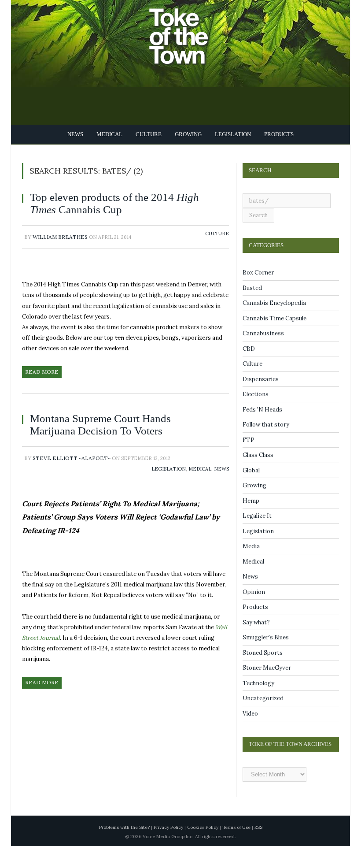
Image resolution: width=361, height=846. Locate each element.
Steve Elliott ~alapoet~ (72, 458)
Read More (42, 371)
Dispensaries (261, 379)
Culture (148, 133)
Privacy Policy (168, 827)
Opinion (254, 592)
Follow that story (266, 424)
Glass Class (258, 455)
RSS (258, 827)
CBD (249, 348)
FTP (248, 440)
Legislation (230, 133)
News (79, 133)
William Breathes (60, 237)
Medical (112, 133)
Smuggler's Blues (266, 637)
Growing (186, 133)
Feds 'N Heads (262, 409)
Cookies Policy (202, 827)
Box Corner (258, 272)
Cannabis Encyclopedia (274, 303)
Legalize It (257, 515)
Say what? (256, 622)
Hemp (251, 501)
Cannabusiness (263, 333)
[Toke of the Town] (189, 30)
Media (251, 546)
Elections (256, 394)
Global (251, 470)
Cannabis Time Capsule (274, 318)
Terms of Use (236, 827)
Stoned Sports (263, 653)
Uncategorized (263, 698)
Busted (252, 288)
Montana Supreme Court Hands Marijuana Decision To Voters (109, 425)
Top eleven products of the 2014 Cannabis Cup (109, 203)
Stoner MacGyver (267, 668)
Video (250, 713)
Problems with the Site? (124, 827)
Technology (258, 683)
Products (274, 133)
